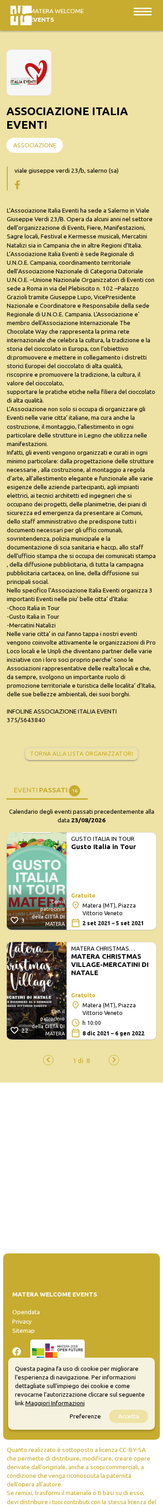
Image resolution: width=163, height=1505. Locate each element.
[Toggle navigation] (142, 11)
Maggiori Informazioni (55, 1403)
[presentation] (48, 1060)
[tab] (47, 789)
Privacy (22, 1321)
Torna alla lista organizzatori (81, 754)
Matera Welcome (56, 15)
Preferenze (85, 1416)
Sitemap (23, 1330)
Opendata (26, 1312)
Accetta (128, 1416)
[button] (78, 1060)
